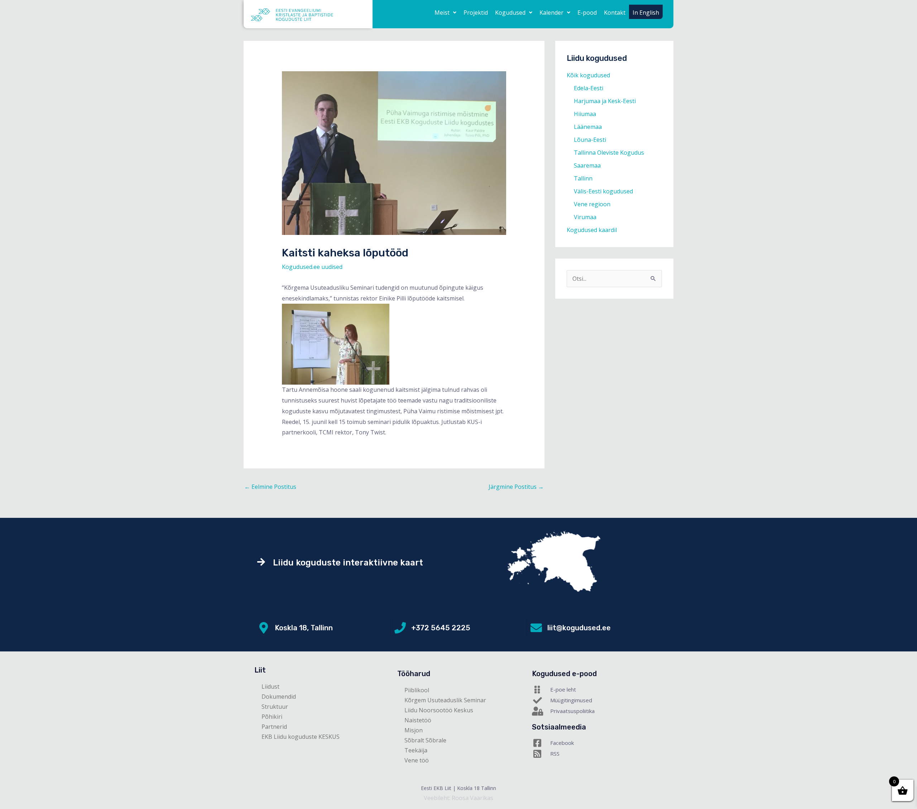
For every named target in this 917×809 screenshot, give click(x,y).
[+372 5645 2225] (400, 628)
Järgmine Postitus (516, 487)
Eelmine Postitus (270, 487)
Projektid (476, 12)
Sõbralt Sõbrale (425, 740)
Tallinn (583, 178)
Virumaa (585, 217)
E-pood (587, 12)
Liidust (270, 686)
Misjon (413, 730)
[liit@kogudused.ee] (536, 628)
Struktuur (274, 707)
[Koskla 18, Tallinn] (263, 628)
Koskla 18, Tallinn (304, 627)
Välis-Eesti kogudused (603, 191)
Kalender (551, 12)
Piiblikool (416, 690)
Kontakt (614, 12)
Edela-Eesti (588, 88)
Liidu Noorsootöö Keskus (438, 710)
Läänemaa (588, 127)
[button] (445, 12)
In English (646, 12)
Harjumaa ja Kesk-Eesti (605, 101)
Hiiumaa (585, 114)
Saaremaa (587, 165)
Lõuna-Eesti (590, 140)
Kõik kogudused (588, 75)
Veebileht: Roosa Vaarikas (458, 798)
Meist (442, 12)
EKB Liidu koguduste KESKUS (300, 737)
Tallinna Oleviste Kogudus (609, 152)
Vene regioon (592, 204)
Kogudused (510, 12)
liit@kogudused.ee (579, 627)
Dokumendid (278, 696)
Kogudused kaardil (592, 230)
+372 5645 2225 (440, 627)
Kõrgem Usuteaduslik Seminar (445, 700)
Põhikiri (271, 717)
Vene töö (416, 760)
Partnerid (274, 727)
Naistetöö (417, 720)
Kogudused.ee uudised (312, 267)
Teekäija (415, 750)
